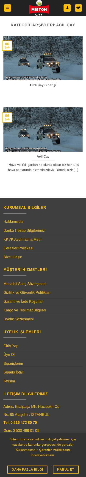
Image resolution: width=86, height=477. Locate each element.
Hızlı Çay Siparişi (43, 85)
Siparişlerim (13, 363)
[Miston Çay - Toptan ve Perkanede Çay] (39, 8)
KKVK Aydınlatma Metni (22, 239)
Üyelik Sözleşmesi (18, 319)
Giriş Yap (10, 346)
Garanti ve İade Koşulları (23, 301)
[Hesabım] (67, 8)
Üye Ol (9, 355)
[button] (7, 8)
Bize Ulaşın (12, 257)
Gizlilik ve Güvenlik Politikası (26, 292)
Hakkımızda (13, 222)
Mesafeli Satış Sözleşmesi (24, 284)
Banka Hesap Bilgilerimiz (24, 230)
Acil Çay (43, 156)
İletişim (9, 381)
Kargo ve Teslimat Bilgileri (24, 310)
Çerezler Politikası (18, 248)
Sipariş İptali (13, 372)
